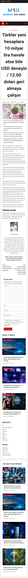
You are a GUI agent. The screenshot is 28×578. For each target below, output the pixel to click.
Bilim (3, 432)
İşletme (6, 523)
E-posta (6, 310)
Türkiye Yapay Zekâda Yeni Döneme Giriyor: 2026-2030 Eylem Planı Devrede (13, 359)
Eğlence (4, 438)
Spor (3, 436)
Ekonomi (4, 431)
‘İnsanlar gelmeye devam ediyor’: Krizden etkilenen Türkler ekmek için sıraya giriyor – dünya (20, 269)
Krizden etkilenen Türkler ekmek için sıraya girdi (7, 267)
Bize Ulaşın (5, 440)
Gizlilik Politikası (6, 455)
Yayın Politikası (6, 453)
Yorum (6, 285)
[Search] (26, 23)
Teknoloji (4, 434)
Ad (5, 305)
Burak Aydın (12, 363)
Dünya (4, 429)
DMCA (4, 451)
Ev (3, 425)
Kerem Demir (7, 102)
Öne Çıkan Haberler (13, 30)
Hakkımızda (5, 448)
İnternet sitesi (7, 315)
